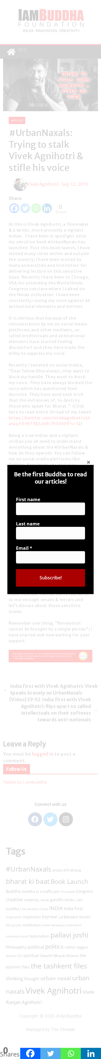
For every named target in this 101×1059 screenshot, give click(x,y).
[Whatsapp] (71, 1053)
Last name (28, 524)
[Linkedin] (91, 1053)
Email (24, 548)
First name (28, 499)
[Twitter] (50, 1053)
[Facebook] (30, 1053)
